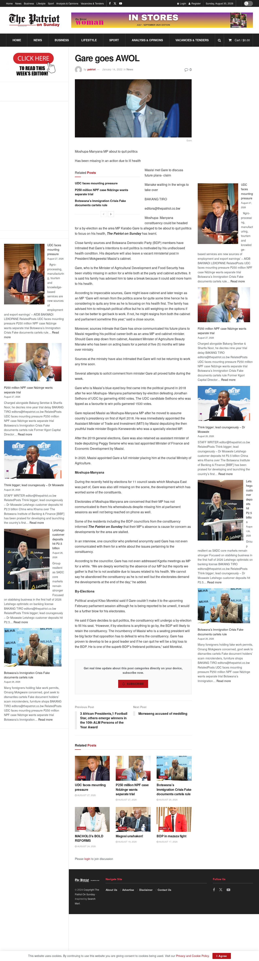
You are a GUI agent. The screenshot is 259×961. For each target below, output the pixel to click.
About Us (111, 890)
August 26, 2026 (167, 799)
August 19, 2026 (127, 841)
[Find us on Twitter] (115, 3)
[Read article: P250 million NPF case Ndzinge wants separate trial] (133, 768)
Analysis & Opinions (67, 3)
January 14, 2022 (112, 69)
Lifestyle (41, 3)
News (18, 3)
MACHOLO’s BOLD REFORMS (89, 838)
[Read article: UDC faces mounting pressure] (92, 768)
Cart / (242, 40)
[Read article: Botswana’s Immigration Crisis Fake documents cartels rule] (174, 768)
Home (9, 3)
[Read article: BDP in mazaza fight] (174, 819)
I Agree (222, 956)
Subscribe (135, 684)
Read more (25, 434)
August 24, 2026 (86, 846)
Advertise (128, 890)
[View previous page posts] (104, 214)
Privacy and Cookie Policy (192, 956)
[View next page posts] (111, 214)
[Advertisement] (34, 165)
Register (196, 3)
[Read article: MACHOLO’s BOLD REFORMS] (92, 819)
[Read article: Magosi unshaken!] (133, 819)
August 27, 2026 (86, 795)
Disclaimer (146, 890)
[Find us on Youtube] (120, 3)
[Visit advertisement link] (162, 20)
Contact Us (164, 890)
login (87, 859)
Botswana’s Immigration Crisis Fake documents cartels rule (100, 203)
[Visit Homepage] (34, 20)
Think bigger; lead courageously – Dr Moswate (34, 485)
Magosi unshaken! (129, 836)
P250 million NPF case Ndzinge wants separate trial (101, 192)
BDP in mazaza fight (171, 836)
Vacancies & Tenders (92, 3)
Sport (51, 3)
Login (182, 3)
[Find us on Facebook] (110, 3)
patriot (91, 69)
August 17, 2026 (167, 841)
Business (29, 3)
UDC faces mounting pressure (54, 249)
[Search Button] (219, 40)
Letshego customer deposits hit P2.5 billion (58, 539)
